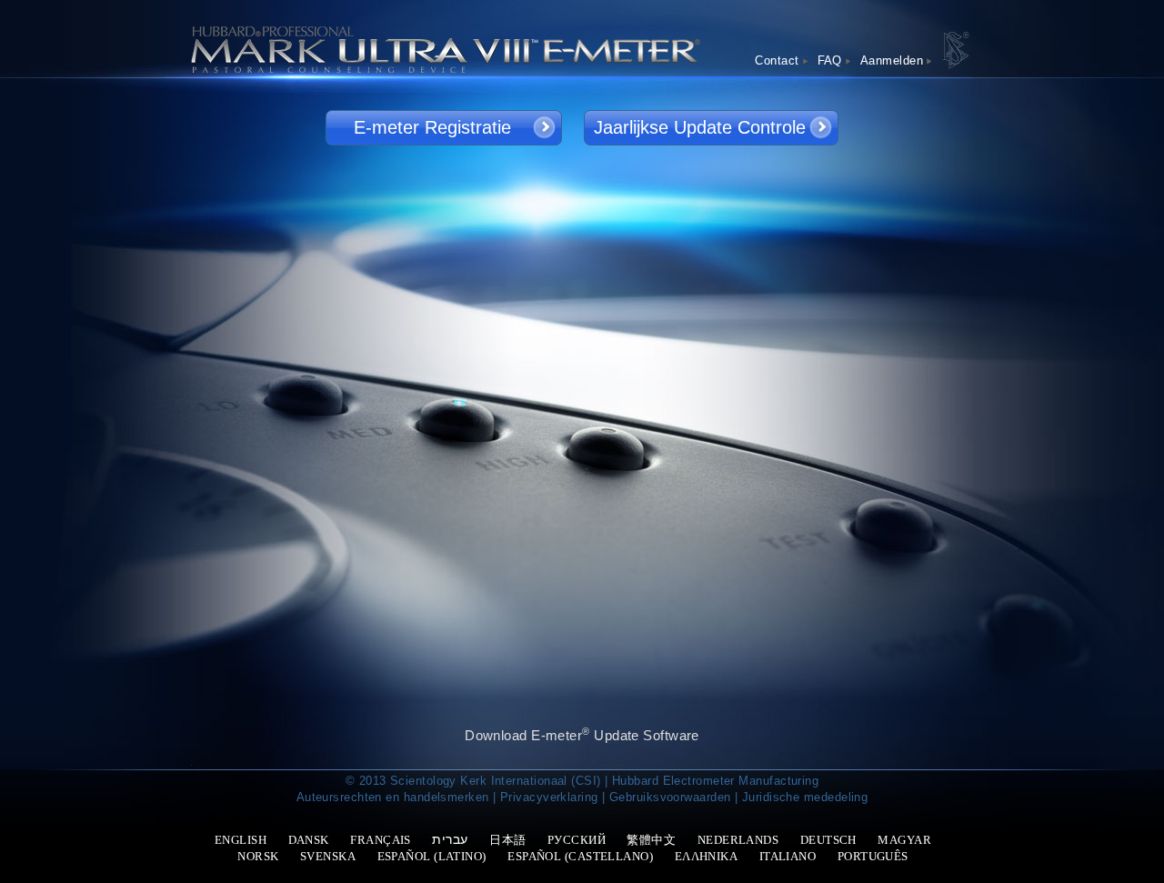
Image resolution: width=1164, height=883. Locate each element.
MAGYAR (904, 840)
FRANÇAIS (380, 840)
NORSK (257, 856)
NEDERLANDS (738, 840)
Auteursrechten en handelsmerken (392, 797)
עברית (449, 839)
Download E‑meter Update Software (582, 734)
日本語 (507, 840)
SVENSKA (328, 856)
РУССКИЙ (576, 840)
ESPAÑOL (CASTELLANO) (580, 856)
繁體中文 (651, 840)
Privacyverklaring (549, 797)
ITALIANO (788, 856)
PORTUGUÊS (873, 856)
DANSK (308, 840)
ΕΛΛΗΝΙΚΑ (706, 856)
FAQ (830, 60)
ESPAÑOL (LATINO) (432, 856)
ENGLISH (240, 840)
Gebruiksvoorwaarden (670, 797)
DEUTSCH (828, 840)
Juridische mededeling (805, 797)
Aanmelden (891, 60)
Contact (776, 60)
